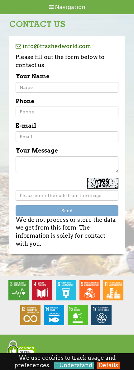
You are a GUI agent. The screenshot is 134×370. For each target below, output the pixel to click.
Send (67, 210)
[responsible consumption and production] (31, 317)
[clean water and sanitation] (67, 292)
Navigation (69, 7)
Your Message (37, 150)
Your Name (33, 76)
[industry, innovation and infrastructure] (90, 292)
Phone (25, 101)
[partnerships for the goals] (102, 317)
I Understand (74, 365)
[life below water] (55, 317)
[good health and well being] (19, 292)
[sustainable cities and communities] (114, 292)
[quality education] (43, 292)
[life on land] (79, 317)
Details (108, 365)
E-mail (26, 125)
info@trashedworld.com (56, 46)
